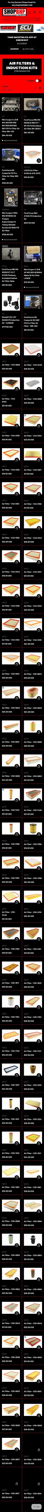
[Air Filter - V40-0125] (33, 624)
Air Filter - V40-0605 (11, 365)
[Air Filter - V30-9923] (11, 692)
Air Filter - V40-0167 (32, 470)
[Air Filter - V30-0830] (11, 1410)
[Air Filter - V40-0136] (11, 590)
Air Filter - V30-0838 (11, 1357)
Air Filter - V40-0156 (33, 504)
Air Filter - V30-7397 (10, 878)
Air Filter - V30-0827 (11, 1459)
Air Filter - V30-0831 (32, 1391)
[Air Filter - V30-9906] (33, 726)
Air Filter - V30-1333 (32, 1085)
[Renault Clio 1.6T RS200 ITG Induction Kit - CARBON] (11, 302)
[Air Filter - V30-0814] (33, 1478)
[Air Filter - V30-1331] (11, 1103)
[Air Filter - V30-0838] (11, 1342)
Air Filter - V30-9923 (11, 708)
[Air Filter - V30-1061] (33, 1172)
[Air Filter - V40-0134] (33, 420)
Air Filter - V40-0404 (9, 400)
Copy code (29, 49)
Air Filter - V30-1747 (32, 1051)
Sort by (5, 86)
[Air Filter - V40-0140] (11, 556)
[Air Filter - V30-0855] (11, 1240)
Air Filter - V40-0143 (33, 538)
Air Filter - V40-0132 (11, 640)
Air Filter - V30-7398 (33, 844)
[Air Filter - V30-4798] (33, 863)
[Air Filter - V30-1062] (11, 1172)
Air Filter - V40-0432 (33, 365)
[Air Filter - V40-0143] (33, 522)
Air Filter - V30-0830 (11, 1425)
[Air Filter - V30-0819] (33, 1444)
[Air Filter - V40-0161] (11, 488)
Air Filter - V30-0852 (11, 1289)
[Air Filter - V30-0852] (11, 1274)
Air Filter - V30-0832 (11, 1391)
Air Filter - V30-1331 (10, 1119)
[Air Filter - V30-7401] (11, 795)
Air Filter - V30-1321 (32, 1153)
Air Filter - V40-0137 (32, 572)
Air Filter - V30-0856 (33, 1221)
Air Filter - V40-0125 (33, 640)
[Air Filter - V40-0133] (33, 590)
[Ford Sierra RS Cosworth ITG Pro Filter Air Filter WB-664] (11, 155)
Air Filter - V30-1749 (10, 1051)
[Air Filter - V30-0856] (33, 1206)
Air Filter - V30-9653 (33, 776)
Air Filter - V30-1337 (10, 1085)
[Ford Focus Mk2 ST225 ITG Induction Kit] (33, 197)
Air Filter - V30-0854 (33, 1255)
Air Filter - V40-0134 (33, 435)
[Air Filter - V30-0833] (33, 1342)
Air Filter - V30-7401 (10, 810)
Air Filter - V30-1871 (10, 983)
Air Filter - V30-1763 (32, 1017)
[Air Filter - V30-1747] (33, 1035)
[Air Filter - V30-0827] (11, 1444)
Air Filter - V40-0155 (11, 538)
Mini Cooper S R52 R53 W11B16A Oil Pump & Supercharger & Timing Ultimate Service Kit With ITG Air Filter (10, 222)
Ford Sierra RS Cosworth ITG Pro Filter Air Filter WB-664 (10, 174)
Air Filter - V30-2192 (10, 949)
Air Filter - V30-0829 (33, 1425)
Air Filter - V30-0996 (11, 1221)
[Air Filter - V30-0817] (11, 1478)
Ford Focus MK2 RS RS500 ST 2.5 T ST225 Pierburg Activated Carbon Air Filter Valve (10, 275)
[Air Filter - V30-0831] (33, 1376)
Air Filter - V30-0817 (10, 1493)
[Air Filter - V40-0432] (33, 349)
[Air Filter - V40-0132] (11, 624)
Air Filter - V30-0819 (32, 1459)
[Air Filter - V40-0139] (11, 420)
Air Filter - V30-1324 (33, 1119)
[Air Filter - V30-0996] (11, 1206)
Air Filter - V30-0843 (11, 1323)
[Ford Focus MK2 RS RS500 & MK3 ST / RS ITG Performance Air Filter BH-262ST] (33, 104)
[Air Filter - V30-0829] (33, 1410)
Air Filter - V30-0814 (33, 1493)
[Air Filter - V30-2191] (33, 933)
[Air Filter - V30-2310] (33, 897)
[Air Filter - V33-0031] (11, 658)
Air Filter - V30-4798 (33, 878)
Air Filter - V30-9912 (10, 742)
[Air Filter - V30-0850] (33, 1274)
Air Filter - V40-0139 (11, 435)
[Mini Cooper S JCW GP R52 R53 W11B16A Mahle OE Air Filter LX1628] (33, 254)
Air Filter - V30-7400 (33, 810)
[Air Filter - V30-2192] (11, 933)
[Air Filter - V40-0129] (11, 454)
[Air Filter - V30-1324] (33, 1104)
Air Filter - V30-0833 (33, 1357)
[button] (34, 12)
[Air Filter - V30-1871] (11, 967)
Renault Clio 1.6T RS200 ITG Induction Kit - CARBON (11, 320)
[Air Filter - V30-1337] (11, 1069)
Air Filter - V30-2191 (32, 949)
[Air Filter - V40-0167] (33, 454)
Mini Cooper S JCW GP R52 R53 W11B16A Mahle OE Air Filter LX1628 (33, 273)
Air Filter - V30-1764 (10, 1017)
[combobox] (22, 19)
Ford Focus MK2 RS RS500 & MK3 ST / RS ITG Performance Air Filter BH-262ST (32, 124)
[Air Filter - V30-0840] (33, 1308)
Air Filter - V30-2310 (32, 912)
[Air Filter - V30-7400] (33, 795)
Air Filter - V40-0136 (11, 606)
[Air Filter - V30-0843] (11, 1308)
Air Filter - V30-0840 (33, 1323)
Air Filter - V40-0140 (11, 572)
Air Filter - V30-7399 (11, 844)
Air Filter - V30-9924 (33, 674)
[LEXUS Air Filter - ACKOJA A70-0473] (33, 155)
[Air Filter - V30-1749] (11, 1035)
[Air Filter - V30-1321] (33, 1138)
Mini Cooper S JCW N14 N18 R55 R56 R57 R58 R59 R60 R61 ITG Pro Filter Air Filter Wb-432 (11, 125)
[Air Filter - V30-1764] (11, 1001)
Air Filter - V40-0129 (11, 470)
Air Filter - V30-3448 (8, 913)
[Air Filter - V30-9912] (11, 726)
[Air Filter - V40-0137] (33, 556)
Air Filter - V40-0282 (33, 399)
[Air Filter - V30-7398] (33, 829)
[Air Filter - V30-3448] (11, 897)
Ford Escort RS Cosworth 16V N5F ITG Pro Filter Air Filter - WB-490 (32, 321)
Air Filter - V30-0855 (11, 1255)
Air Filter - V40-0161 (10, 504)
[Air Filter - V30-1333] (33, 1069)
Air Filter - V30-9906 (33, 742)
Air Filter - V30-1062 (10, 1187)
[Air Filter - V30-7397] (11, 863)
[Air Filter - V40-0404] (11, 383)
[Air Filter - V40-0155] (11, 522)
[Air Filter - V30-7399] (11, 829)
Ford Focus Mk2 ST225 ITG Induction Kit (32, 216)
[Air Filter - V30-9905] (11, 760)
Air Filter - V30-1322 (10, 1153)
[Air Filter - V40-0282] (33, 383)
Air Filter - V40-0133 (33, 606)
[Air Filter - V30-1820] (33, 967)
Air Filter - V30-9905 (11, 776)
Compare (30, 81)
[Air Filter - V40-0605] (11, 349)
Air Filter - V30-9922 (33, 708)
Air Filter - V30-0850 (33, 1289)
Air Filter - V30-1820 (32, 983)
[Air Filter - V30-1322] (11, 1138)
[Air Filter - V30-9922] (33, 692)
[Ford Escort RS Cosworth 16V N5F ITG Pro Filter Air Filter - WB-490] (33, 302)
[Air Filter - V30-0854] (33, 1240)
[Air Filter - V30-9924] (33, 658)
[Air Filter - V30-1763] (33, 1001)
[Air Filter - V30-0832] (11, 1376)
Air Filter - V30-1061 (32, 1187)
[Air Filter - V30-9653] (33, 760)
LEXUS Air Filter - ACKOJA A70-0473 (32, 171)
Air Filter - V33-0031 (10, 674)
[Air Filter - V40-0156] (33, 488)
